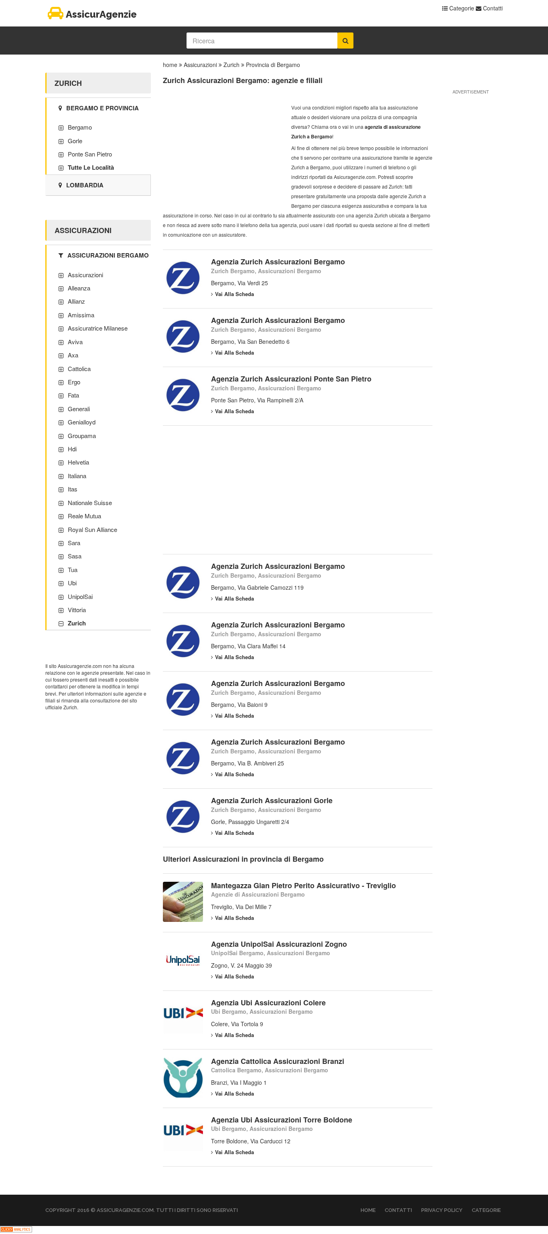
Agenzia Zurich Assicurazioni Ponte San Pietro (291, 378)
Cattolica (79, 368)
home (170, 65)
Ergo (74, 382)
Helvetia (78, 462)
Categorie (461, 8)
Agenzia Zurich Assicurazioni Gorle (272, 800)
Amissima (81, 315)
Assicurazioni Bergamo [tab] (108, 255)
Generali (79, 408)
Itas (72, 489)
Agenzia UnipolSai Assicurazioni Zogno (279, 944)
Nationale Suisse (90, 502)
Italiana (77, 475)
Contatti (492, 8)
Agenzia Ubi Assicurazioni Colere (268, 1002)
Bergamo (80, 127)
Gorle (75, 140)
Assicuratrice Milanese (98, 328)
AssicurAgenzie (101, 14)
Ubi (72, 582)
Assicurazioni (200, 65)
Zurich (231, 65)
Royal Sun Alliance (92, 529)
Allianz (76, 301)
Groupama (82, 435)
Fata (73, 395)
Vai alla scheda (234, 294)
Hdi (72, 448)
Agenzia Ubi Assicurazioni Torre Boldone (281, 1119)
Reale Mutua (84, 515)
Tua (72, 569)
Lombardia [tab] (85, 185)
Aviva (75, 341)
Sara (74, 542)
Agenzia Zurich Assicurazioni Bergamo (278, 261)
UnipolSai (80, 596)
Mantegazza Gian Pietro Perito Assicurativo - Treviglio (303, 885)
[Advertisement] (223, 153)
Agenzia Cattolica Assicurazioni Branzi (277, 1061)
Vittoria (77, 609)
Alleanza (79, 288)
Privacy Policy (442, 1210)
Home (368, 1210)
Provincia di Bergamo (273, 65)
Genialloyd (81, 422)
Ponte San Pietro (90, 154)
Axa (73, 355)
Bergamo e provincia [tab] (102, 108)
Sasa (74, 556)
